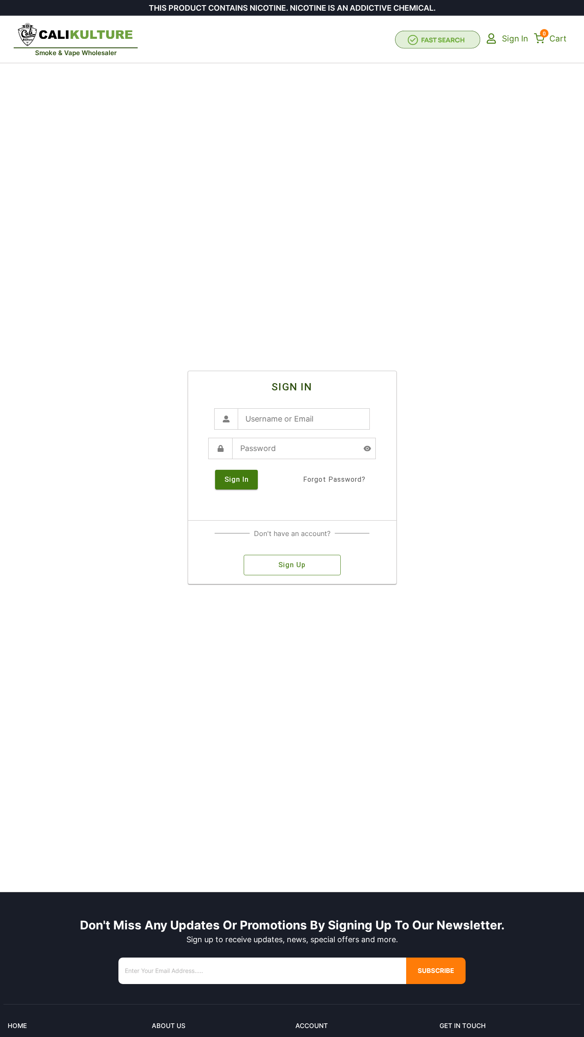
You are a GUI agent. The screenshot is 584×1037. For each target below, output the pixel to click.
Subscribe (436, 971)
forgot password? (334, 479)
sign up (292, 565)
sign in (236, 479)
